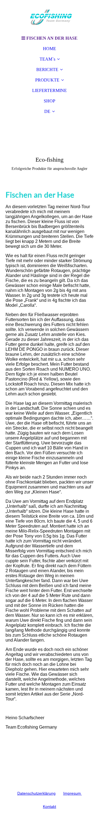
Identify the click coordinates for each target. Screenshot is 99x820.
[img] (49, 16)
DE (47, 111)
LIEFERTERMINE (49, 90)
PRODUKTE (47, 80)
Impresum (72, 793)
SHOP (49, 101)
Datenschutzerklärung (36, 793)
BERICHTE (47, 69)
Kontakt (49, 806)
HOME (49, 48)
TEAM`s (47, 59)
